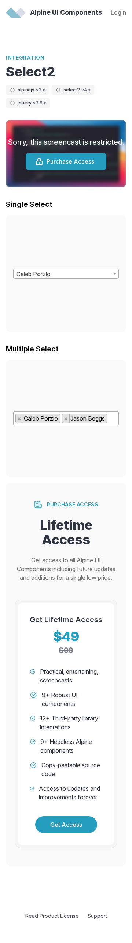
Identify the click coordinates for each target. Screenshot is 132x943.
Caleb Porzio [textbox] (33, 274)
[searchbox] (111, 420)
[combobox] (66, 274)
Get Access (66, 824)
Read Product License (52, 916)
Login (118, 12)
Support (97, 916)
